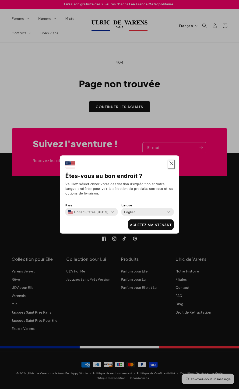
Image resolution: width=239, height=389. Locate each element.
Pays (68, 205)
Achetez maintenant (151, 224)
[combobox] (88, 212)
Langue (126, 205)
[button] (171, 164)
